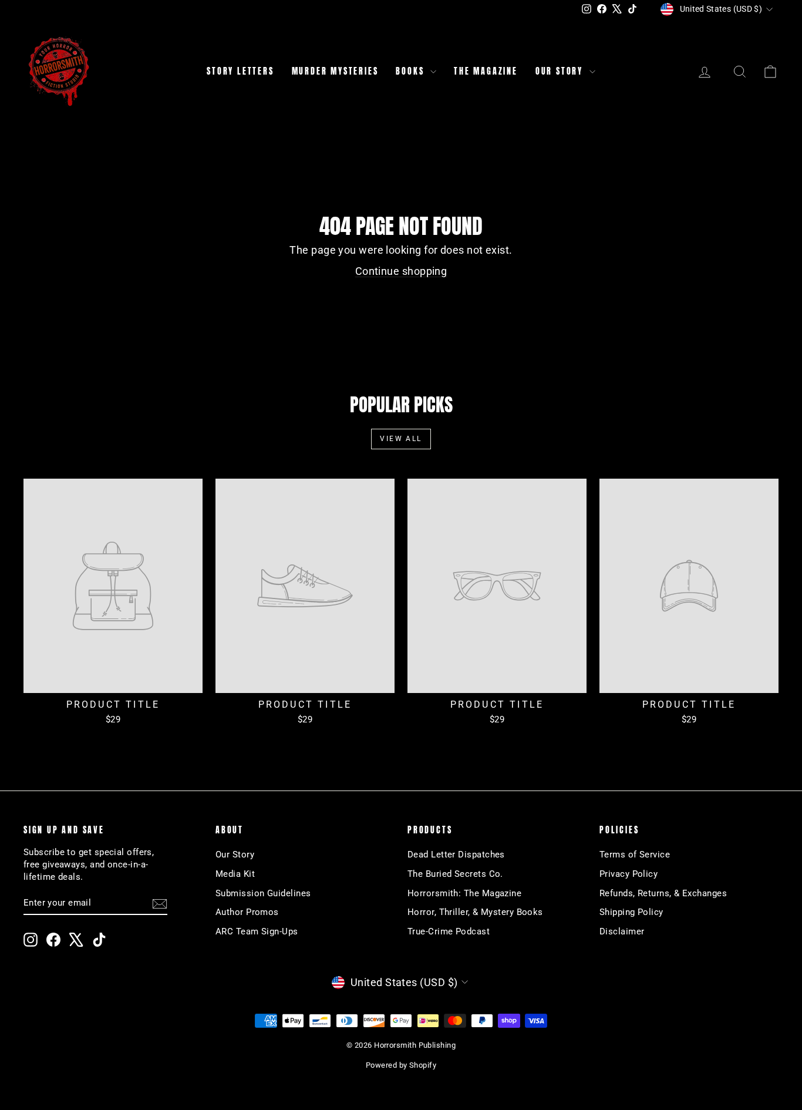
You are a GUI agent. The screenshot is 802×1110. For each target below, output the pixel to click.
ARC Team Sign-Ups (256, 931)
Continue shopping (401, 271)
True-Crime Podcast (448, 931)
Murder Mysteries (335, 71)
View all (401, 439)
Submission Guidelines (263, 893)
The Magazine (486, 71)
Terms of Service (634, 854)
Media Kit (235, 874)
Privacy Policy (628, 874)
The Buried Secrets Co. (455, 874)
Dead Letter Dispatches (456, 854)
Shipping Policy (631, 912)
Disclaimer (622, 931)
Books (411, 71)
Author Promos (247, 912)
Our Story (561, 71)
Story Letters (240, 71)
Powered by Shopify (401, 1065)
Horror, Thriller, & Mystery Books (475, 912)
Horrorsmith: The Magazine (464, 893)
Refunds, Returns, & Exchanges (663, 893)
